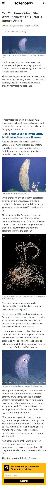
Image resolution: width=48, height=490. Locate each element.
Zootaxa (32, 458)
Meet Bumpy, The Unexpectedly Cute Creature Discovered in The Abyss (22, 135)
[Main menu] (4, 3)
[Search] (44, 3)
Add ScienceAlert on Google (17, 31)
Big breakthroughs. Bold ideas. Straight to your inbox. (25, 467)
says (19, 144)
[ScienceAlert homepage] (24, 3)
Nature (5, 26)
